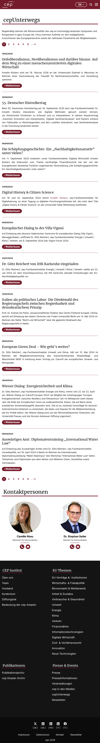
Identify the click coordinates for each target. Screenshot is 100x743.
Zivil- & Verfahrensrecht (66, 642)
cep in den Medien (63, 689)
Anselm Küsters (58, 198)
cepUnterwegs (61, 694)
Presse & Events (65, 665)
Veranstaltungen (62, 683)
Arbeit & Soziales (62, 593)
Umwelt (56, 604)
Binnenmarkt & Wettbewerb (69, 588)
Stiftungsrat (9, 599)
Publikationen (14, 665)
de (80, 4)
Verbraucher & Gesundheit (68, 599)
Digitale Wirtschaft (63, 637)
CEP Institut (12, 570)
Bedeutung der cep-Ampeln (19, 604)
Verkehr (57, 621)
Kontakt (60, 734)
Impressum (24, 734)
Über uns (7, 577)
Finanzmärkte (60, 626)
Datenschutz (42, 734)
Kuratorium (8, 593)
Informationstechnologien (67, 632)
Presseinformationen (64, 678)
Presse (56, 672)
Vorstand (7, 588)
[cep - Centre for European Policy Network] (8, 4)
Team (5, 583)
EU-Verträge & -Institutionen (69, 577)
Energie (56, 610)
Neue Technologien (64, 653)
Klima (55, 615)
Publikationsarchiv (13, 672)
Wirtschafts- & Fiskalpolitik (68, 583)
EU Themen (62, 570)
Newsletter (58, 699)
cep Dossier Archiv (13, 678)
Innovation (58, 648)
